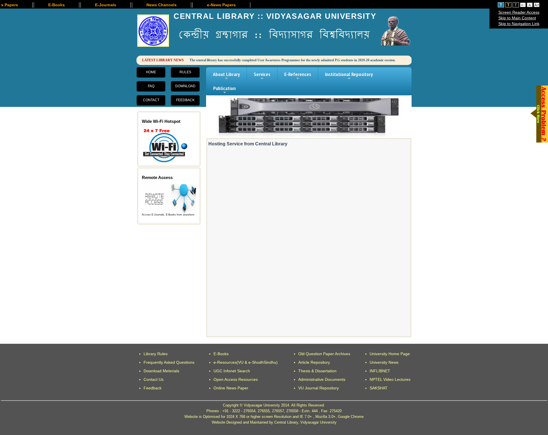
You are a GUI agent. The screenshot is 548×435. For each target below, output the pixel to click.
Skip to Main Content (517, 18)
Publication (224, 90)
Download (185, 86)
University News (384, 362)
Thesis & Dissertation (317, 371)
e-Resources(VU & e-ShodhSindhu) (245, 362)
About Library (226, 76)
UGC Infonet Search (231, 371)
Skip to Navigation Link (518, 23)
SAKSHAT (379, 388)
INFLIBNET (380, 371)
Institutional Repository (349, 76)
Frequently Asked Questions (169, 362)
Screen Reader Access (518, 12)
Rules (185, 72)
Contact (151, 100)
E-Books (221, 353)
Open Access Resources (235, 379)
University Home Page (390, 353)
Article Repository (314, 362)
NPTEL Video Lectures (390, 379)
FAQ (151, 86)
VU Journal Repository (318, 388)
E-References (297, 76)
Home (151, 72)
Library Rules (156, 353)
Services (262, 76)
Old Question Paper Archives (324, 353)
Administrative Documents (321, 379)
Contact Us (154, 379)
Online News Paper (230, 388)
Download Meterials (161, 371)
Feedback (185, 100)
